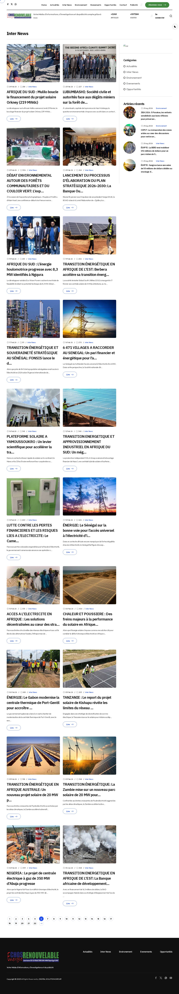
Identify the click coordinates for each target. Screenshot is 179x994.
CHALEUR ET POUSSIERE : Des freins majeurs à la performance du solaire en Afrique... (88, 619)
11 (73, 919)
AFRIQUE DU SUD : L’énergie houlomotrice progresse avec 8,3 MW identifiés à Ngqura (32, 269)
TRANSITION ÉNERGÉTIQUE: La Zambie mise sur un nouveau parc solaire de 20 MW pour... (89, 789)
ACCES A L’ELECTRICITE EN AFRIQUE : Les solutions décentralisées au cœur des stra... (33, 619)
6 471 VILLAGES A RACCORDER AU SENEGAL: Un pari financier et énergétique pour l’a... (89, 352)
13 (85, 919)
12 (79, 919)
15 (98, 919)
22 (35, 923)
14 (92, 919)
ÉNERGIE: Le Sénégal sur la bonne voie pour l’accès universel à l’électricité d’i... (88, 530)
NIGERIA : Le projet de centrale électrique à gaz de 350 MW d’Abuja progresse (31, 878)
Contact (123, 5)
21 (28, 923)
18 (9, 923)
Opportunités (110, 5)
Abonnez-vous (155, 5)
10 (67, 919)
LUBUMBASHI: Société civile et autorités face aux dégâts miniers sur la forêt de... (89, 97)
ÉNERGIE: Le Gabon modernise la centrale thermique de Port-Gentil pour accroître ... (33, 702)
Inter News (67, 5)
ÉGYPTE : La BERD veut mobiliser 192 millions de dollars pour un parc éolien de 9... (155, 150)
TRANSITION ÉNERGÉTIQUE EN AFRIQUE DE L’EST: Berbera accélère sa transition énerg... (89, 269)
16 (104, 919)
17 (111, 919)
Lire (12, 119)
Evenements (95, 5)
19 (16, 923)
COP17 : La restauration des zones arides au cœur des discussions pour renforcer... (156, 133)
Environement (81, 5)
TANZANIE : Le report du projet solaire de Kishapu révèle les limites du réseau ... (87, 702)
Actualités (54, 5)
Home (44, 5)
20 (22, 923)
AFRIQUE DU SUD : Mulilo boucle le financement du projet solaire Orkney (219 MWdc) (32, 97)
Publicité (133, 5)
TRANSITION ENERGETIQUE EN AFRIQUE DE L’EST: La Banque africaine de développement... (89, 878)
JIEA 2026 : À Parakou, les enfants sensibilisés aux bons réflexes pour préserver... (156, 115)
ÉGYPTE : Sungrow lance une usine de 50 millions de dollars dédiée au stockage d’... (156, 168)
